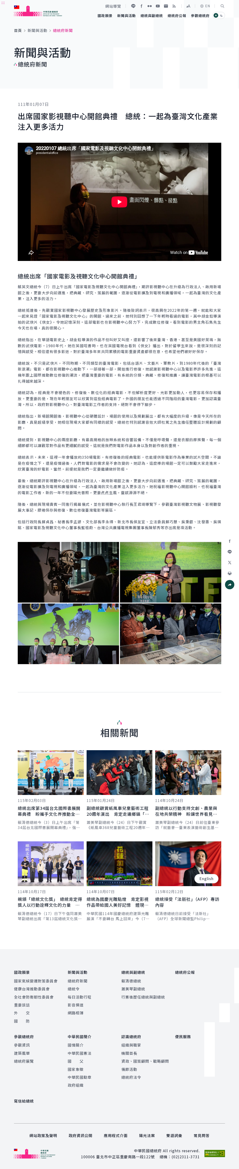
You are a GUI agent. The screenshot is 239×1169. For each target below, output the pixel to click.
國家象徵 (76, 1069)
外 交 (22, 1013)
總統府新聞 (78, 981)
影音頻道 (76, 1005)
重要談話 (22, 1005)
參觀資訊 (22, 1045)
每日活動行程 (79, 997)
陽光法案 (147, 1135)
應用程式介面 (116, 1135)
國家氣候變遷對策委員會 (36, 981)
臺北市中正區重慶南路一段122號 (125, 1156)
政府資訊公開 (80, 1135)
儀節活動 (129, 1069)
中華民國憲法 (79, 1053)
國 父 (76, 1061)
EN (207, 5)
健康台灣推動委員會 (32, 989)
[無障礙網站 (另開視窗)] (214, 1153)
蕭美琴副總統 (133, 989)
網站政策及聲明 (43, 1135)
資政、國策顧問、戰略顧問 (145, 1061)
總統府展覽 (24, 1061)
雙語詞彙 (174, 1135)
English (206, 878)
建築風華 (22, 1053)
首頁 (18, 30)
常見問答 (202, 1135)
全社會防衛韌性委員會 (34, 997)
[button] (222, 6)
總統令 (74, 989)
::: (3, 2)
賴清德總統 (131, 981)
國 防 (22, 1021)
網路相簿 (76, 1013)
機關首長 (129, 1053)
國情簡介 (76, 1045)
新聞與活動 (37, 30)
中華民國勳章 (79, 1077)
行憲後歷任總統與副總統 (143, 997)
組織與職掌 (131, 1045)
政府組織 (76, 1085)
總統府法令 (131, 1077)
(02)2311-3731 (186, 1156)
